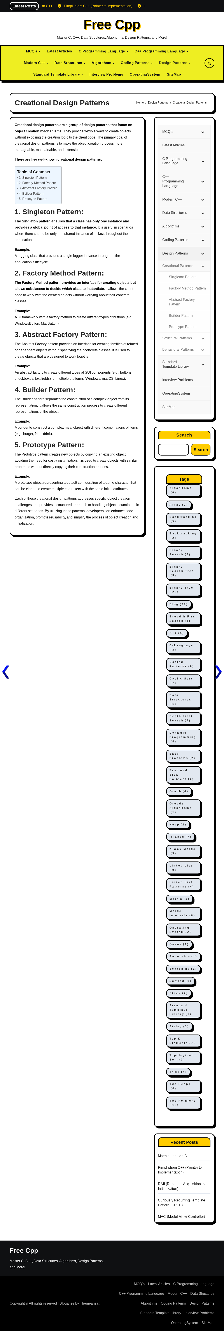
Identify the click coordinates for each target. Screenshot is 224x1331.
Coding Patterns (135, 63)
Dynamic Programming (183, 737)
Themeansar (89, 1303)
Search (184, 435)
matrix (180, 898)
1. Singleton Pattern (33, 177)
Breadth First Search (183, 618)
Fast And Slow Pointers (182, 775)
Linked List (181, 868)
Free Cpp (112, 24)
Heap (178, 824)
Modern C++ (35, 63)
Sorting (181, 981)
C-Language (181, 647)
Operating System (180, 930)
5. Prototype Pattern (33, 199)
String (179, 1026)
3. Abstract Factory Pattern (38, 188)
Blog (179, 604)
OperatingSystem (145, 74)
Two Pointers (183, 1103)
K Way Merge (183, 851)
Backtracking (183, 519)
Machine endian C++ (174, 1156)
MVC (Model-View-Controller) (181, 1216)
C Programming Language (102, 51)
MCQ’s (32, 51)
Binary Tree (182, 590)
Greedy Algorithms (181, 808)
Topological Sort (181, 1057)
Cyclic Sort (181, 681)
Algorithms (102, 63)
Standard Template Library (57, 74)
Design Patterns (173, 63)
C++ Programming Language (160, 51)
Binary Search (180, 552)
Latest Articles (59, 51)
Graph (179, 791)
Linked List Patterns (182, 884)
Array (179, 504)
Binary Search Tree (182, 571)
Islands (181, 836)
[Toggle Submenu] (202, 132)
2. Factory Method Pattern (37, 183)
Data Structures (68, 63)
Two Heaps (180, 1086)
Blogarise (67, 1303)
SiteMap (174, 74)
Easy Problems (183, 756)
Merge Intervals (182, 913)
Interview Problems (106, 74)
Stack (179, 993)
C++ (177, 633)
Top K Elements (182, 1041)
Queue (179, 944)
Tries (178, 1071)
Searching (183, 968)
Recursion (183, 956)
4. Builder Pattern (31, 193)
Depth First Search (181, 718)
